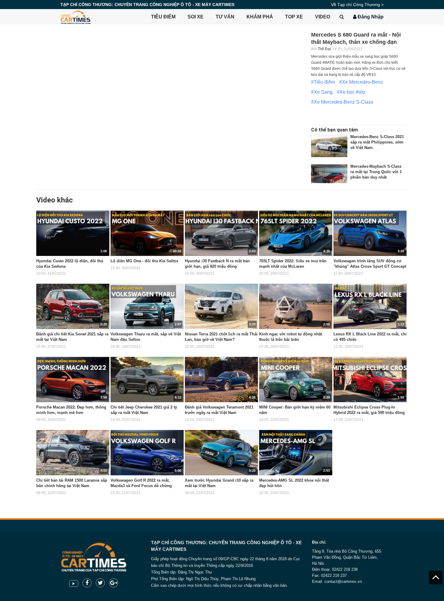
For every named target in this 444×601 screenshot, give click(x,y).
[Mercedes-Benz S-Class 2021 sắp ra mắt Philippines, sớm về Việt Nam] (329, 146)
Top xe (294, 16)
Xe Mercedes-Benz (362, 82)
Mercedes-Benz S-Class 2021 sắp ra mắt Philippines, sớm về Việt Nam (377, 142)
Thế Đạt (324, 49)
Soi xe (196, 16)
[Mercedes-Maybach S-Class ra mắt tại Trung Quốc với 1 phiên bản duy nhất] (329, 175)
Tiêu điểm (163, 16)
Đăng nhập (370, 16)
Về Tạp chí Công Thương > (357, 4)
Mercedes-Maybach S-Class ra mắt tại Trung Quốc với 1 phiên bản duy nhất (376, 171)
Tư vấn (225, 16)
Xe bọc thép (352, 92)
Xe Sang (323, 92)
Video (322, 16)
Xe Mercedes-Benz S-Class (343, 102)
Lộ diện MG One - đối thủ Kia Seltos (144, 261)
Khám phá (259, 16)
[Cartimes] (75, 16)
